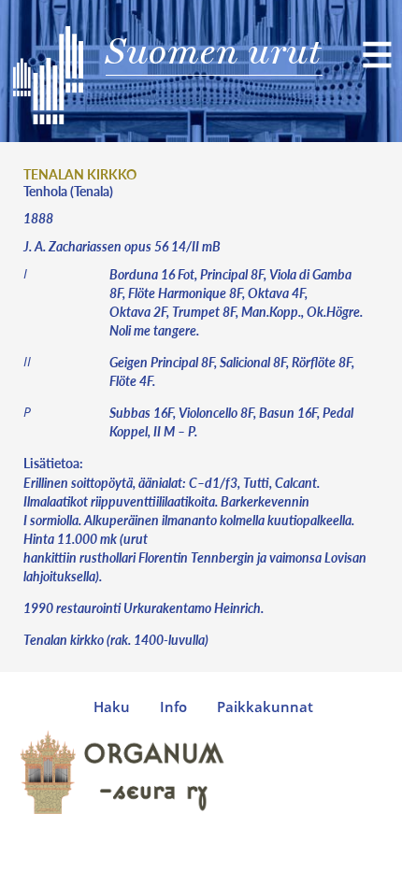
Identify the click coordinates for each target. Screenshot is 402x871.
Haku (111, 707)
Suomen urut (214, 51)
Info (173, 707)
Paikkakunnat (265, 707)
